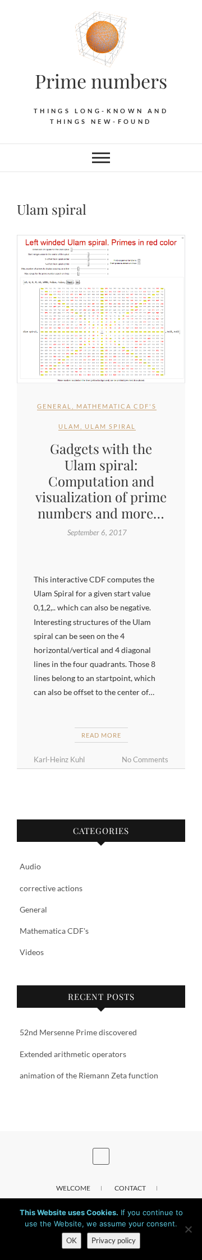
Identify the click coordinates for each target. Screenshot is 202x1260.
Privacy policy (113, 1240)
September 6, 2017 (97, 532)
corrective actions (51, 888)
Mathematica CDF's (116, 406)
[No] (188, 1229)
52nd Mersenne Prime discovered (78, 1032)
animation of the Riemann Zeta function (89, 1075)
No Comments (145, 759)
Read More (101, 735)
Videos (32, 952)
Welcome (73, 1188)
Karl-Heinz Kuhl (59, 759)
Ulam (69, 426)
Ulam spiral (110, 426)
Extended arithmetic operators (73, 1054)
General (54, 406)
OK (71, 1240)
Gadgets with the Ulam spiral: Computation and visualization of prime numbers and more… (101, 480)
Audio (30, 866)
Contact (130, 1188)
